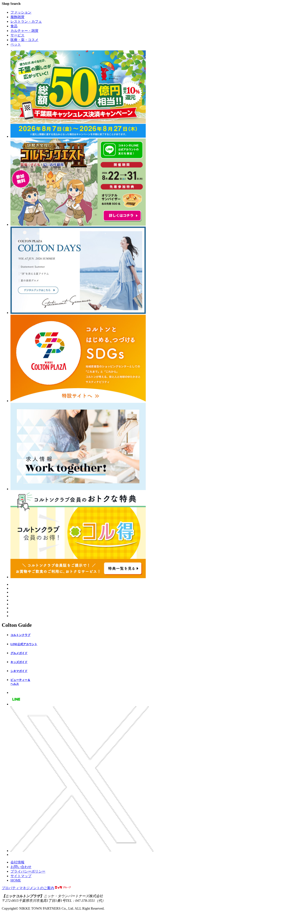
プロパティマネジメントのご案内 (28, 888)
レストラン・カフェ (26, 21)
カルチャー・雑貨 (24, 30)
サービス (17, 35)
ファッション (20, 12)
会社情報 (17, 862)
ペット (15, 44)
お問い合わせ (20, 867)
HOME (15, 880)
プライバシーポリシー (27, 871)
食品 (13, 26)
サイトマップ (20, 876)
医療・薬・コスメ (24, 40)
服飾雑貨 (17, 17)
